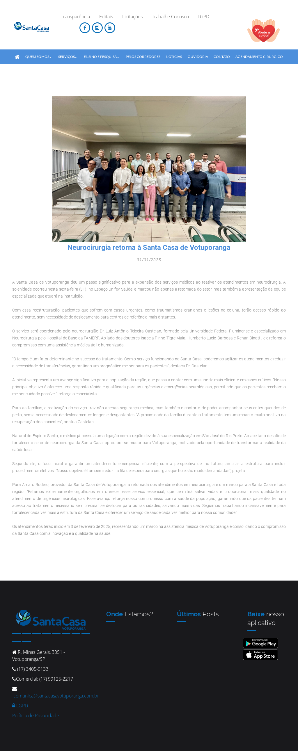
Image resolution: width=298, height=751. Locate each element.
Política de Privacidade (35, 715)
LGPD (21, 705)
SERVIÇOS (66, 56)
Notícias (174, 56)
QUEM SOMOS (37, 56)
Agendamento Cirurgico (259, 56)
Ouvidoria (198, 56)
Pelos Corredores (143, 56)
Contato (222, 56)
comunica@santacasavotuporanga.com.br (56, 696)
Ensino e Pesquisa (100, 56)
